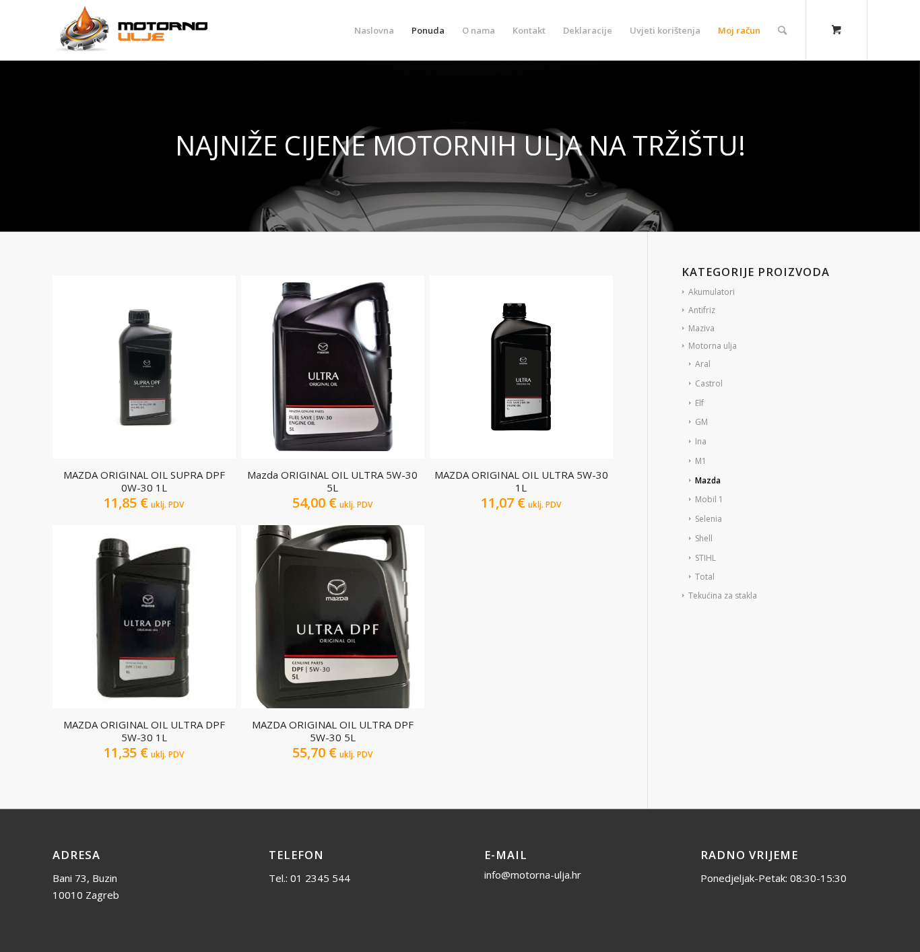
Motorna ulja (712, 345)
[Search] (782, 30)
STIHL (705, 558)
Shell (704, 538)
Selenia (708, 518)
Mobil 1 (709, 499)
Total (705, 576)
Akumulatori (711, 292)
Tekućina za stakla (722, 595)
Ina (701, 441)
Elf (699, 403)
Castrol (709, 383)
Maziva (701, 328)
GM (701, 422)
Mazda (708, 480)
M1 (701, 461)
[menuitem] (374, 30)
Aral (703, 364)
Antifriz (701, 310)
